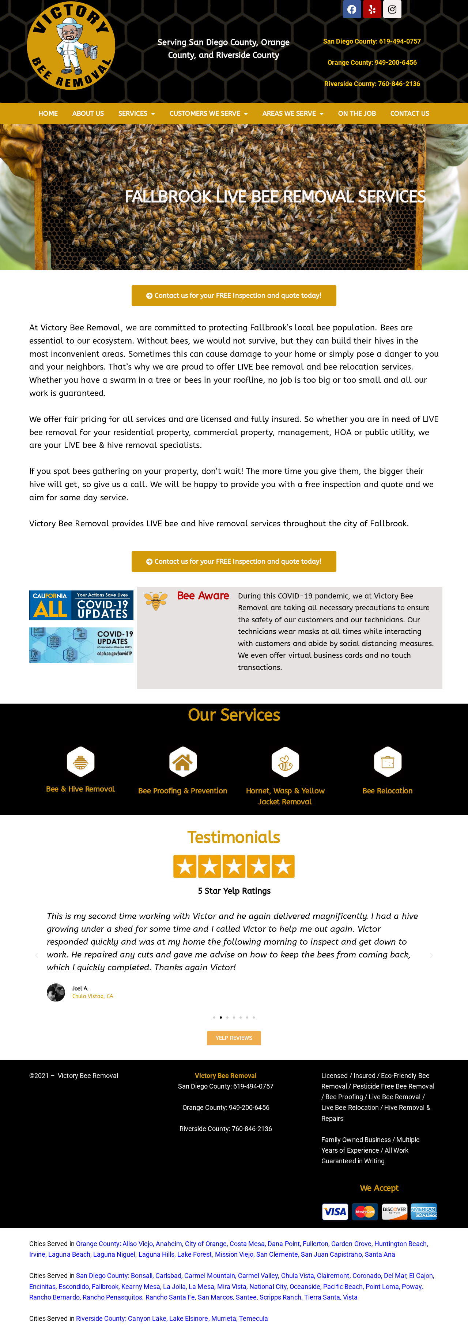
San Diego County (222, 42)
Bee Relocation (387, 791)
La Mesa (201, 1286)
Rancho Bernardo (54, 1297)
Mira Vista (231, 1286)
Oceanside (305, 1286)
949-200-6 (390, 62)
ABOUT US (88, 114)
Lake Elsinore (188, 1318)
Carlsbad (168, 1275)
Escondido (73, 1286)
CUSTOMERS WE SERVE (205, 114)
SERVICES (132, 114)
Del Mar (395, 1275)
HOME (47, 114)
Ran (151, 1297)
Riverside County (247, 55)
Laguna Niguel (114, 1254)
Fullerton (315, 1244)
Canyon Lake (147, 1318)
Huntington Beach (400, 1244)
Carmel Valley (258, 1275)
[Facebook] (352, 9)
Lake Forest (194, 1254)
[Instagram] (392, 9)
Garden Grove (351, 1244)
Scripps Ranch (280, 1297)
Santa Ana (380, 1254)
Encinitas (42, 1286)
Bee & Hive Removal (80, 789)
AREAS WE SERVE (289, 114)
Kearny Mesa (140, 1286)
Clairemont (333, 1275)
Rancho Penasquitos (113, 1297)
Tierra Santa (322, 1297)
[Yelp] (372, 9)
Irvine (37, 1254)
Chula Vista (297, 1275)
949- (235, 1107)
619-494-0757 (400, 41)
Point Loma (382, 1286)
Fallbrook (105, 1286)
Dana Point (283, 1244)
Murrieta (223, 1318)
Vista (350, 1297)
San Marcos (215, 1297)
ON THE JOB (357, 114)
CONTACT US (409, 114)
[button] (36, 955)
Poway (411, 1286)
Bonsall (141, 1275)
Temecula (253, 1318)
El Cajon (421, 1275)
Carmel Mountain (209, 1275)
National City (268, 1286)
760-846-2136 (399, 84)
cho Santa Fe (176, 1297)
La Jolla (174, 1286)
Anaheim (169, 1244)
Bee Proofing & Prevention (182, 791)
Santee (246, 1297)
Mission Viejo (234, 1254)
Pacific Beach (343, 1286)
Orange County (98, 1244)
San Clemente (277, 1254)
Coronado (366, 1275)
